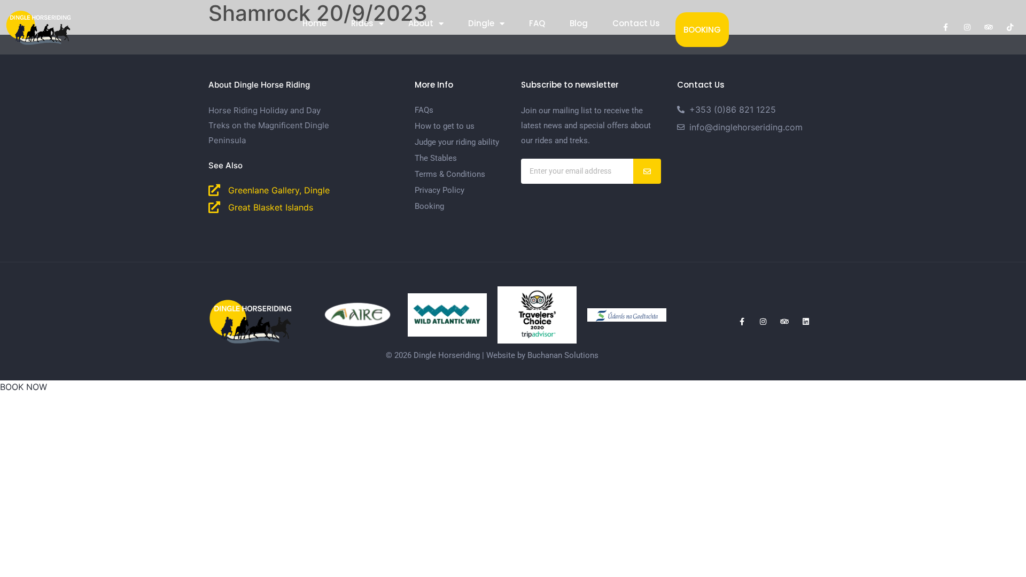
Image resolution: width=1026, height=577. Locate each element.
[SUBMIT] (647, 171)
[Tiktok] (1009, 27)
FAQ (537, 23)
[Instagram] (967, 27)
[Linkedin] (805, 321)
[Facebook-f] (945, 27)
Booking (702, 29)
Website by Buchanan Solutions (542, 355)
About (420, 23)
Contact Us (636, 23)
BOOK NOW (23, 386)
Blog (579, 23)
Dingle (481, 23)
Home (314, 23)
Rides (362, 23)
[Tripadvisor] (988, 27)
